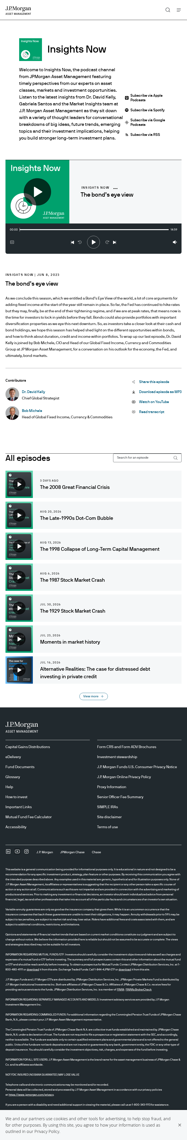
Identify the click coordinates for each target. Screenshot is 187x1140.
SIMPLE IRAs (107, 807)
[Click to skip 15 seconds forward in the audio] (107, 243)
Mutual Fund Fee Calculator (28, 817)
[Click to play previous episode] (72, 243)
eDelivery (13, 757)
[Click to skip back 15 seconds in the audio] (80, 243)
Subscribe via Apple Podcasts (146, 98)
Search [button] (166, 9)
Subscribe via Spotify (147, 110)
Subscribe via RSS (145, 135)
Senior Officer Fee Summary (120, 797)
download (33, 969)
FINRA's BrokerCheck (139, 989)
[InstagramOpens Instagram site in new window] (26, 853)
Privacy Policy (46, 1131)
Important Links (18, 807)
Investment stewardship (117, 757)
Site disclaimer (109, 817)
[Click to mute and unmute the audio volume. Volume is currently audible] (175, 243)
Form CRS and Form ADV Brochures (126, 747)
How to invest (16, 797)
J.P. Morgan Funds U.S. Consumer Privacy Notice (137, 767)
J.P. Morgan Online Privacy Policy (124, 777)
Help (9, 787)
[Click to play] (93, 243)
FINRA (120, 989)
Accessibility (15, 827)
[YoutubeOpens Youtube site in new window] (17, 853)
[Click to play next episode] (114, 243)
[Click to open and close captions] (12, 243)
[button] (180, 1125)
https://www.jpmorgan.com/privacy (31, 1094)
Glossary (12, 777)
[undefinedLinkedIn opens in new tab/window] (8, 853)
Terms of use (107, 827)
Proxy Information (111, 787)
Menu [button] (178, 10)
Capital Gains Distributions (27, 747)
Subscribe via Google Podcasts (147, 122)
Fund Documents (19, 767)
